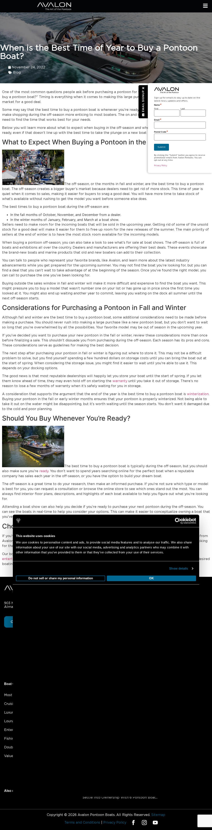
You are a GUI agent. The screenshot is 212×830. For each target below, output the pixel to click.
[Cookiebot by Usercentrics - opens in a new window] (178, 554)
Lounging (11, 721)
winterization (198, 394)
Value (8, 756)
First (156, 108)
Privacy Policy (160, 166)
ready (43, 471)
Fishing (10, 738)
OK (151, 611)
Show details (178, 601)
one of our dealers (91, 546)
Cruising (10, 703)
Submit (161, 147)
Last (183, 108)
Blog (17, 72)
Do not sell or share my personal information (60, 611)
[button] (143, 101)
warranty (119, 381)
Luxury (9, 712)
